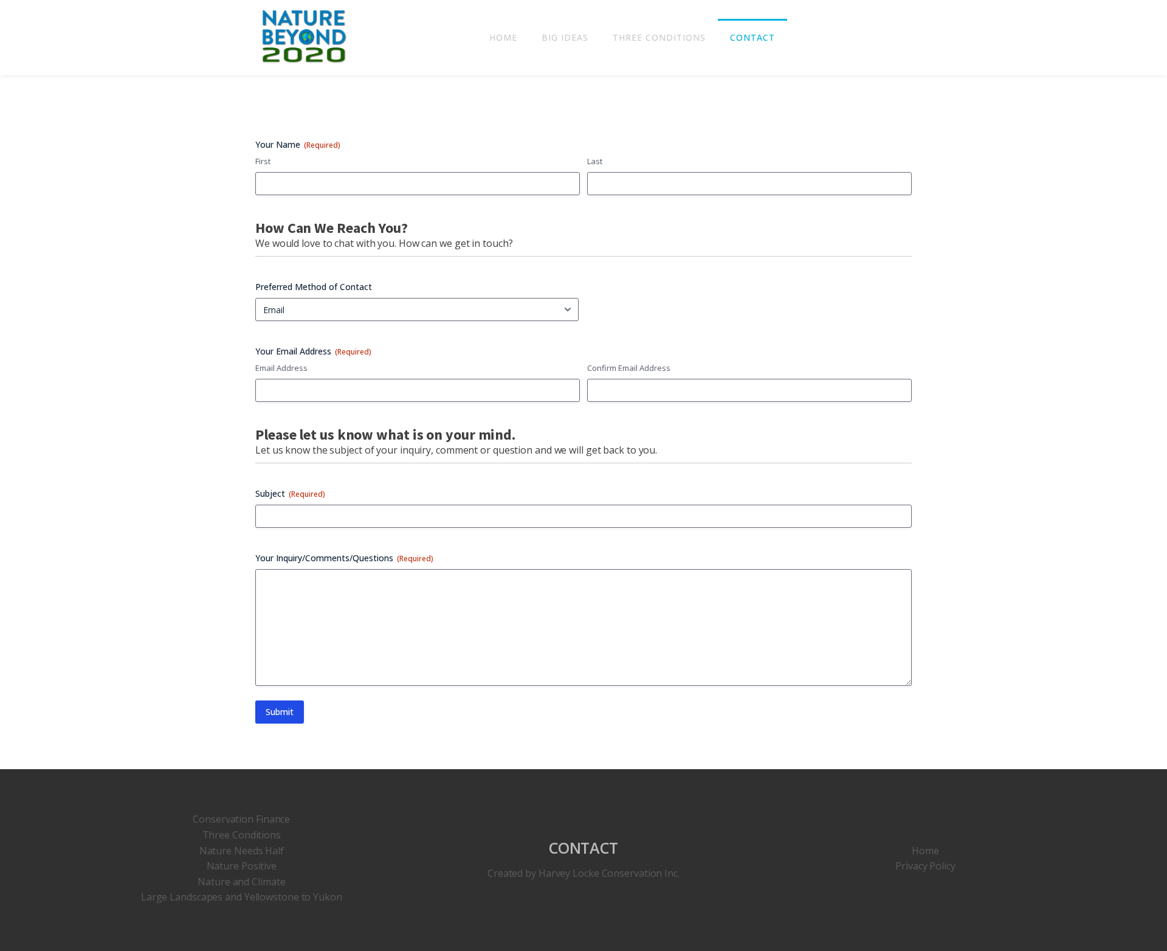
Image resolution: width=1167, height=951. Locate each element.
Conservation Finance (241, 819)
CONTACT (583, 847)
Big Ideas (565, 37)
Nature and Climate (241, 881)
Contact (752, 37)
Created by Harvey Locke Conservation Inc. (583, 873)
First (262, 161)
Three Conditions (659, 37)
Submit (280, 712)
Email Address (281, 367)
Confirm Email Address (628, 367)
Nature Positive (242, 866)
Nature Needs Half (241, 850)
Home (503, 37)
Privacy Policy (925, 866)
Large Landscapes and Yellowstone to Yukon (241, 897)
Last (594, 161)
